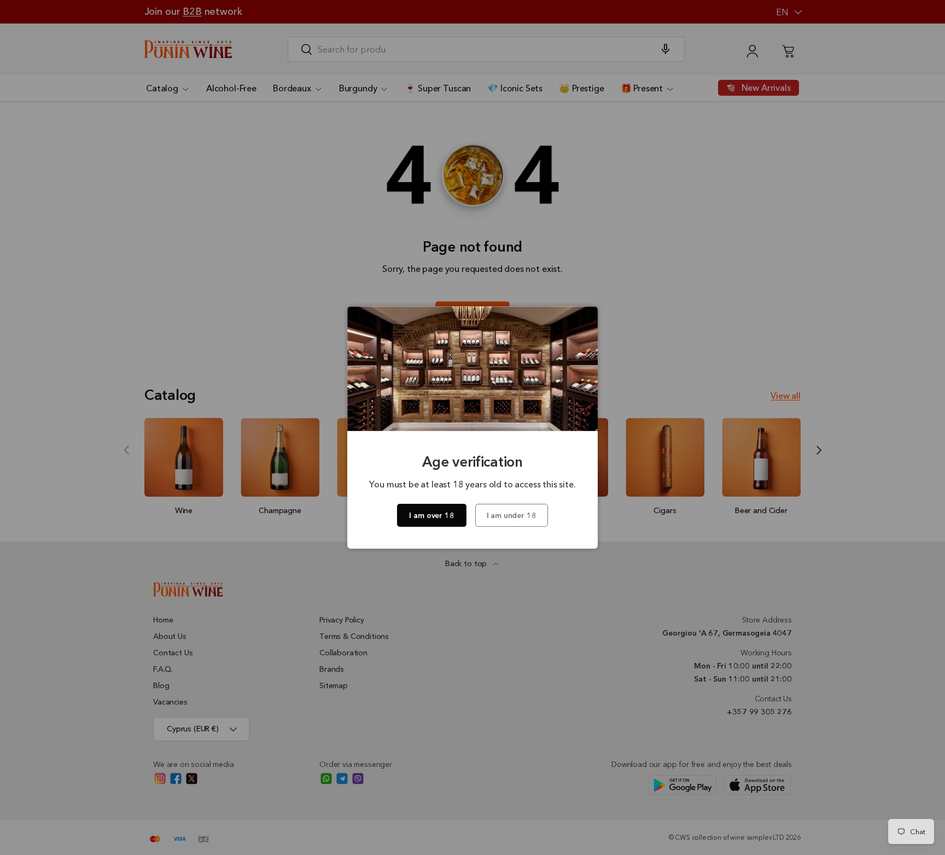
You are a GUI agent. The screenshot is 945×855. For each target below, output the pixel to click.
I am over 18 (431, 515)
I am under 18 (511, 515)
